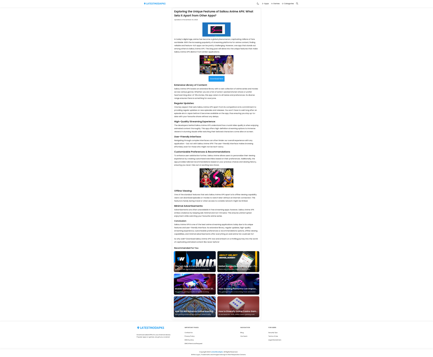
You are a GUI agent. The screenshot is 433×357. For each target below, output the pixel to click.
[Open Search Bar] (297, 3)
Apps (266, 3)
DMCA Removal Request (193, 343)
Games (276, 3)
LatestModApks (217, 352)
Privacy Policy (190, 336)
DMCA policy (189, 340)
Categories (289, 3)
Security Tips (273, 333)
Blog (242, 333)
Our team (243, 336)
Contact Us (189, 333)
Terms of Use (273, 336)
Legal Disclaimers (274, 340)
